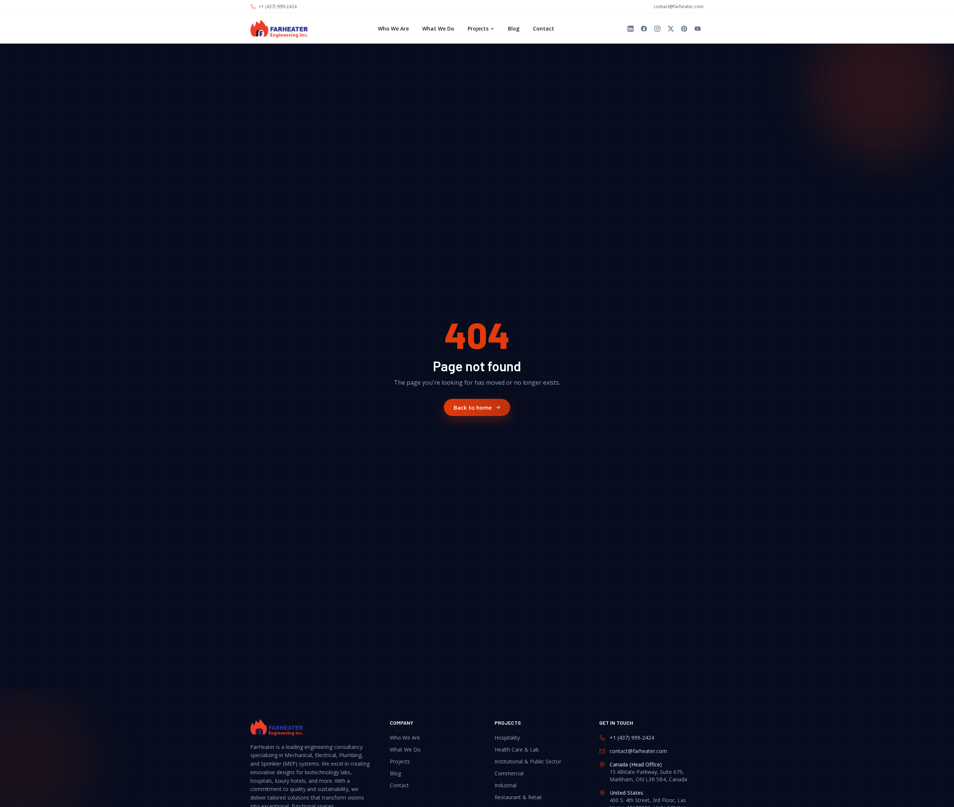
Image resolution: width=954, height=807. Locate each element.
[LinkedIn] (630, 29)
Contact (543, 28)
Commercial (509, 773)
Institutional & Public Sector (528, 761)
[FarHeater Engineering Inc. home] (279, 29)
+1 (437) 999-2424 (278, 7)
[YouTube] (698, 29)
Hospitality (507, 737)
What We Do (438, 28)
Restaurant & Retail (518, 797)
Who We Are (393, 28)
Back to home (473, 407)
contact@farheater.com (679, 7)
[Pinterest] (684, 29)
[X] (671, 29)
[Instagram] (657, 29)
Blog (513, 28)
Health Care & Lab (517, 749)
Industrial (506, 785)
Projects (478, 28)
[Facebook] (644, 29)
